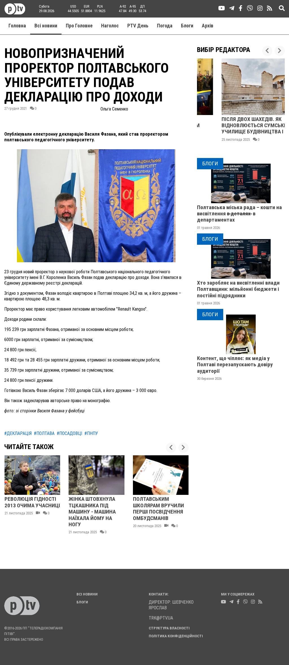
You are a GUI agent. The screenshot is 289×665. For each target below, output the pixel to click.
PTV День (137, 26)
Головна (17, 26)
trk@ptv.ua (161, 618)
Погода (164, 26)
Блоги (187, 26)
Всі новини (45, 26)
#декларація (18, 433)
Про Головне (79, 26)
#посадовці (69, 433)
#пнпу (91, 433)
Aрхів (207, 26)
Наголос (110, 26)
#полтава (44, 433)
